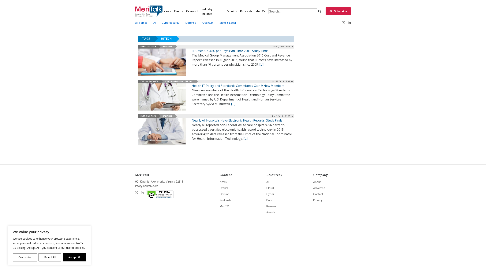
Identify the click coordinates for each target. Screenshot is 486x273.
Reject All (50, 257)
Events (178, 11)
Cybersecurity (170, 22)
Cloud (270, 188)
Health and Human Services (179, 81)
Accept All (74, 257)
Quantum (207, 22)
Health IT (167, 46)
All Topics (141, 22)
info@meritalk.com (146, 185)
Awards (270, 212)
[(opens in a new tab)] (162, 131)
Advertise (319, 188)
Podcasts (246, 11)
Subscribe (340, 11)
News (167, 11)
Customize (25, 257)
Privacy (318, 200)
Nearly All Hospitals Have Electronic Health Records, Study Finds (237, 120)
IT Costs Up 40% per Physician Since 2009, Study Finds (230, 51)
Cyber (270, 194)
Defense (190, 22)
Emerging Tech (148, 46)
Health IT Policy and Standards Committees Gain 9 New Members (238, 86)
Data (269, 200)
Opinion (232, 11)
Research (192, 11)
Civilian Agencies (149, 81)
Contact (318, 194)
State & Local (227, 22)
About (317, 182)
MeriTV (260, 11)
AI (154, 22)
